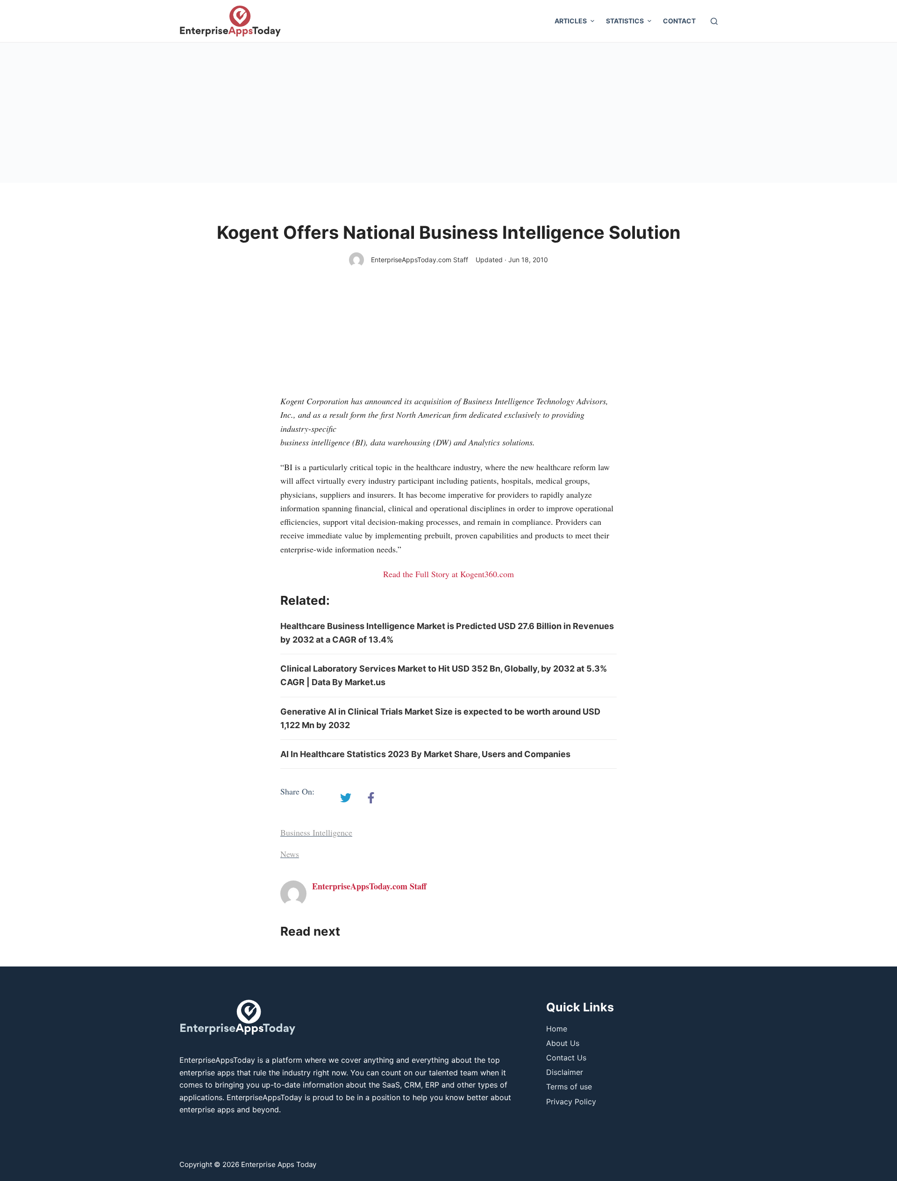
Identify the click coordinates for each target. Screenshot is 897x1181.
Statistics (625, 21)
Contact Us (566, 1057)
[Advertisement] (448, 112)
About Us (562, 1043)
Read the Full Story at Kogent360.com (448, 574)
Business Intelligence (316, 832)
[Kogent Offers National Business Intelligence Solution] (345, 797)
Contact (679, 21)
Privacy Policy (571, 1101)
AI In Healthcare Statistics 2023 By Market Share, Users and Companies (425, 754)
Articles (571, 21)
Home (556, 1028)
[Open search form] (714, 21)
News (289, 853)
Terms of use (569, 1086)
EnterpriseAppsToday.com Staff (419, 260)
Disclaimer (564, 1072)
